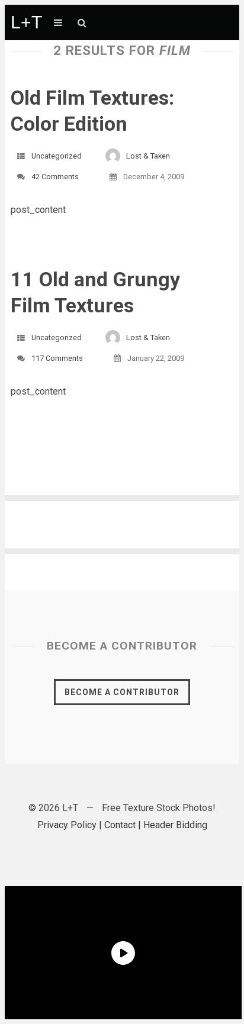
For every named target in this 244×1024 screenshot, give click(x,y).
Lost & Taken (148, 155)
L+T (26, 22)
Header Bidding (175, 825)
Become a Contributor (122, 692)
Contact (120, 825)
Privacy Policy (67, 825)
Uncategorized (56, 155)
